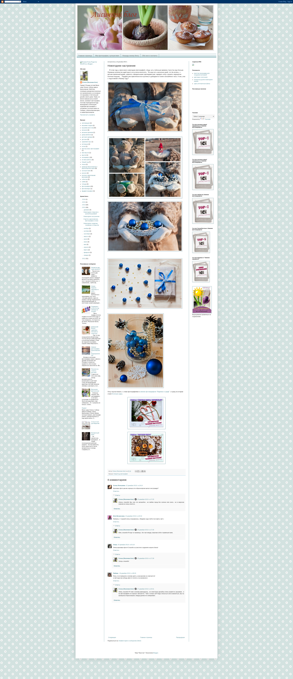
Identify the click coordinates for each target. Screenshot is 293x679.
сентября (87, 234)
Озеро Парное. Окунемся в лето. (95, 288)
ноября (86, 228)
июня (86, 242)
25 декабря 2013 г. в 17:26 (145, 530)
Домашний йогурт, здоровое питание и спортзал (94, 330)
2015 (84, 202)
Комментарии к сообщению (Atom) (130, 641)
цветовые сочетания (201, 77)
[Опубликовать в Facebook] (142, 471)
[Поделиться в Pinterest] (145, 471)
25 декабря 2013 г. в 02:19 (126, 544)
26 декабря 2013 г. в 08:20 (127, 573)
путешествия (86, 170)
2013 (84, 207)
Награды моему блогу (130, 56)
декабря (87, 210)
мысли (84, 155)
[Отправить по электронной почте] (136, 471)
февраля (87, 252)
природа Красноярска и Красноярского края (89, 167)
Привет (84, 408)
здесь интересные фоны (202, 83)
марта (86, 250)
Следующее (112, 637)
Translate (207, 119)
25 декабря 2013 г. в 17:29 (145, 558)
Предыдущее (180, 637)
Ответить (116, 491)
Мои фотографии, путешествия (107, 56)
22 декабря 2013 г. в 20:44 (133, 516)
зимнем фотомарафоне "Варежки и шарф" (155, 392)
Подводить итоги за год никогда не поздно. (95, 309)
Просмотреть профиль (87, 115)
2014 (84, 205)
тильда (84, 184)
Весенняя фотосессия (95, 390)
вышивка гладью (87, 125)
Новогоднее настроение (91, 216)
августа (86, 236)
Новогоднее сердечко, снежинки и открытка (91, 224)
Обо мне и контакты (149, 56)
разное (84, 173)
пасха (84, 164)
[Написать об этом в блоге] (138, 471)
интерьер (85, 144)
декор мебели (86, 135)
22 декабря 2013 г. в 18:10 (134, 485)
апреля (86, 247)
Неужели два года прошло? (95, 268)
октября (86, 231)
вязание (84, 130)
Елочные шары (117, 394)
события (84, 179)
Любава (116, 573)
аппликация (86, 123)
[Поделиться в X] (140, 471)
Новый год (117, 474)
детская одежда (87, 137)
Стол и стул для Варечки (95, 422)
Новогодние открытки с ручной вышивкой (91, 213)
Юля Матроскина (119, 516)
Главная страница (85, 56)
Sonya (115, 544)
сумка (83, 181)
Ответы (117, 495)
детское (84, 139)
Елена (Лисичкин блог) (126, 499)
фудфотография (87, 191)
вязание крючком (87, 132)
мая (85, 244)
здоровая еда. (86, 142)
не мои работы (87, 160)
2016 (84, 199)
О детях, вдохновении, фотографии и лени (91, 219)
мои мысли (85, 153)
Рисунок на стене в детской (94, 370)
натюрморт (85, 157)
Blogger (155, 653)
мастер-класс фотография (90, 149)
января (86, 255)
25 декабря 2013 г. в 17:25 (145, 499)
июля (86, 239)
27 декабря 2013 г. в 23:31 (145, 589)
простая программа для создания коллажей (202, 74)
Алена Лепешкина (119, 485)
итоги (83, 146)
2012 (84, 258)
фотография (124, 474)
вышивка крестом (87, 128)
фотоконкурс (86, 188)
